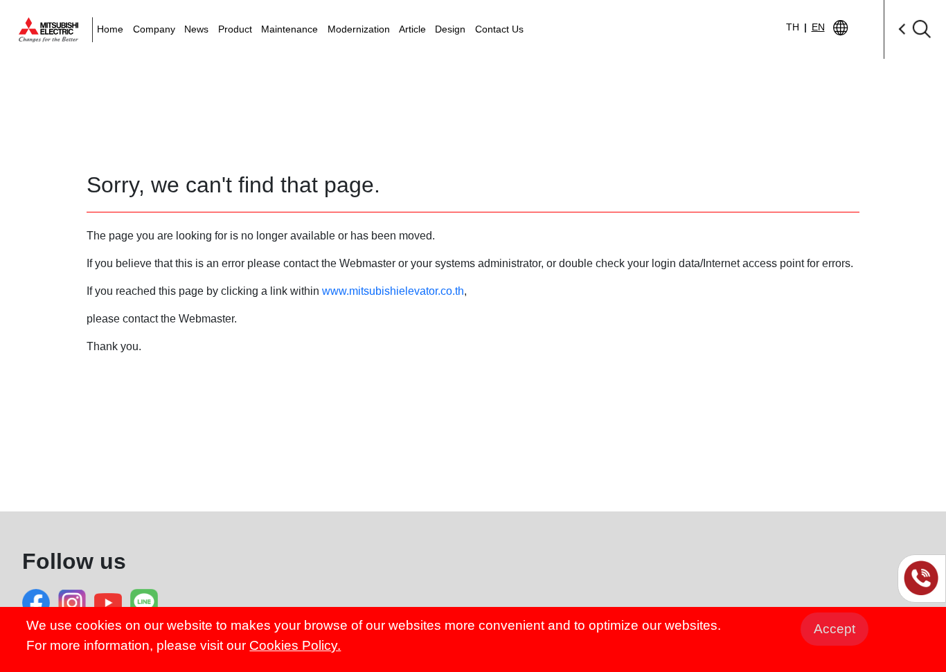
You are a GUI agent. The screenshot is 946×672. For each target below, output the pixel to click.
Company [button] (154, 29)
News (196, 29)
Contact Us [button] (499, 29)
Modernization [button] (359, 29)
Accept (834, 628)
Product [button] (235, 29)
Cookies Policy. (295, 645)
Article (412, 29)
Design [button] (450, 29)
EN (818, 27)
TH (792, 27)
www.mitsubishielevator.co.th (393, 291)
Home (110, 29)
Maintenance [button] (289, 29)
